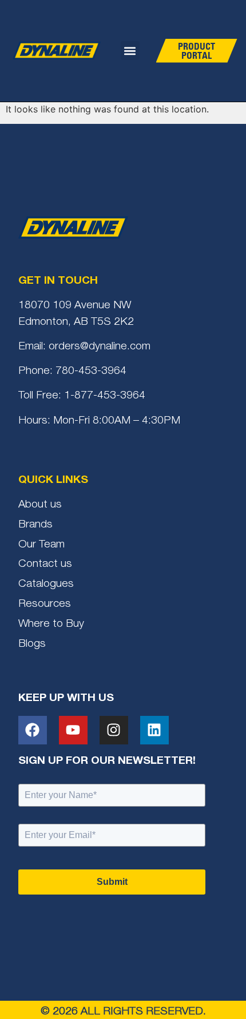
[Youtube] (73, 730)
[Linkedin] (154, 730)
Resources (44, 604)
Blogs (32, 644)
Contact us (45, 564)
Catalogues (46, 584)
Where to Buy (51, 624)
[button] (130, 50)
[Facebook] (32, 730)
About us (40, 505)
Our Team (41, 544)
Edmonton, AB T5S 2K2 (76, 322)
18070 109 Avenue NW (74, 305)
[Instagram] (114, 730)
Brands (35, 524)
